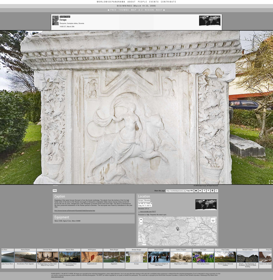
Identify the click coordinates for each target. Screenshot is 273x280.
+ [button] (141, 219)
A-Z (141, 10)
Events (154, 2)
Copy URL (189, 191)
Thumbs (124, 10)
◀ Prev (112, 10)
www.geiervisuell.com (57, 277)
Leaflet (200, 244)
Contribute (168, 2)
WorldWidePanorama (111, 2)
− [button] (141, 222)
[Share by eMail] (196, 191)
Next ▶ (161, 10)
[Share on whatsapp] (216, 191)
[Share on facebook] (204, 191)
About (132, 2)
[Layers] (213, 220)
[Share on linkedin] (212, 191)
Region (149, 10)
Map (133, 10)
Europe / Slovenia (144, 200)
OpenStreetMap (209, 244)
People (142, 2)
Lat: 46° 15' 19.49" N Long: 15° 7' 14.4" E (145, 205)
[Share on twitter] (200, 191)
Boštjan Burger (65, 17)
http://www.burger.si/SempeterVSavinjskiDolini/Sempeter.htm (74, 211)
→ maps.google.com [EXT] (147, 212)
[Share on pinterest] (208, 191)
